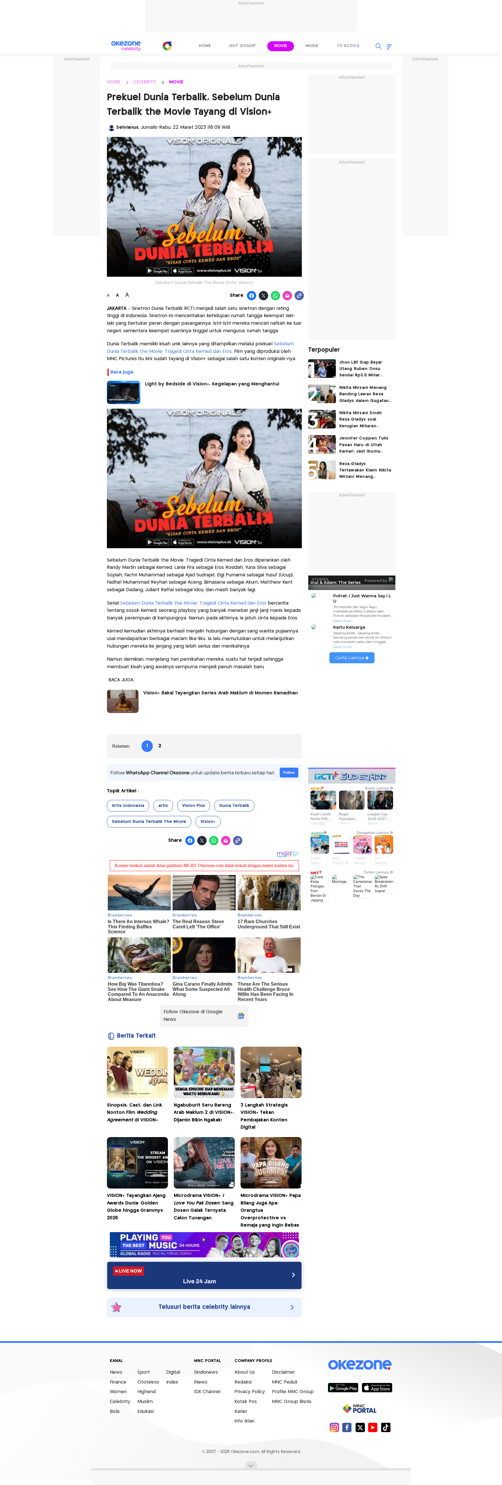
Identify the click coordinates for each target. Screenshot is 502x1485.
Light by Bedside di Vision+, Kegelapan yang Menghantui (212, 384)
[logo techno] (126, 46)
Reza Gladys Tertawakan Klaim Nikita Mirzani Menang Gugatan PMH (365, 471)
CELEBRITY (144, 82)
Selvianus (127, 127)
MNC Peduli (284, 1382)
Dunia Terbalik (234, 806)
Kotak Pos (245, 1402)
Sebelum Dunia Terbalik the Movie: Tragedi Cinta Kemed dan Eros (193, 603)
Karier (240, 1411)
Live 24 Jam (199, 1281)
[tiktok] (385, 1427)
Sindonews (206, 1372)
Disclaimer (283, 1372)
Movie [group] (280, 46)
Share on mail (287, 296)
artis (163, 806)
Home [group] (205, 46)
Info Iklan (244, 1421)
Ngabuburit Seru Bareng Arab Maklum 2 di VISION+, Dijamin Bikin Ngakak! (204, 1112)
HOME (113, 82)
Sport (143, 1372)
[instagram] (334, 1427)
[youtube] (373, 1427)
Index (172, 1382)
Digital (173, 1372)
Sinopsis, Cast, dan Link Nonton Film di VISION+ (134, 1112)
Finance (118, 1382)
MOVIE (176, 82)
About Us (244, 1372)
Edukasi (145, 1411)
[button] (358, 46)
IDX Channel (207, 1392)
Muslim (145, 1402)
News (116, 1372)
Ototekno (148, 1382)
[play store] (343, 1387)
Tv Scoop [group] (348, 46)
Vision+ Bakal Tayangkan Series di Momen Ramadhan (220, 693)
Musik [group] (312, 46)
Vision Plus (193, 806)
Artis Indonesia (128, 806)
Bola (114, 1411)
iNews (200, 1382)
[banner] (204, 1255)
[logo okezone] (360, 1365)
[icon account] (111, 127)
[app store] (377, 1387)
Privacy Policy (249, 1392)
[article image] (322, 368)
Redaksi (243, 1382)
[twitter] (360, 1427)
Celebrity (120, 1402)
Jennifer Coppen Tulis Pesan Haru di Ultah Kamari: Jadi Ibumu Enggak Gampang (364, 445)
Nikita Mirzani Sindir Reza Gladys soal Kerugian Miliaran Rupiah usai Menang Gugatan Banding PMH (363, 420)
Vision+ (208, 822)
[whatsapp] (275, 296)
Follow (289, 772)
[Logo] (167, 46)
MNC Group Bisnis (291, 1402)
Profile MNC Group (293, 1392)
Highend (146, 1392)
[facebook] (347, 1427)
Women (118, 1392)
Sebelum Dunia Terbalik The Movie (149, 822)
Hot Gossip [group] (242, 46)
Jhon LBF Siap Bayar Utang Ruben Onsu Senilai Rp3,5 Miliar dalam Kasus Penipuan (363, 369)
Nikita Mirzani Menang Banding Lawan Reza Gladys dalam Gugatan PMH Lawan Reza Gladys (365, 395)
